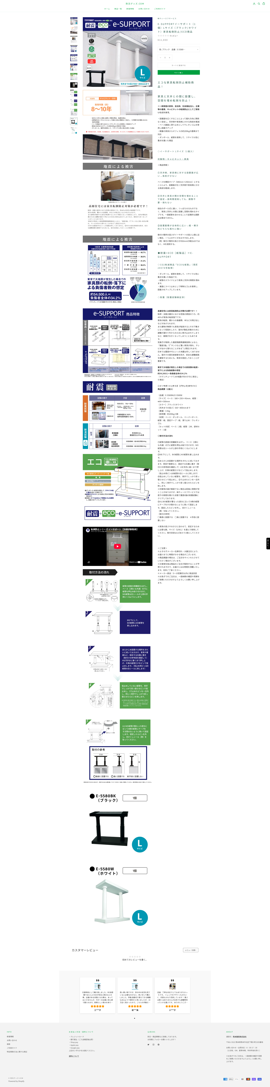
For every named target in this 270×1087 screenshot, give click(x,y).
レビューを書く (191, 950)
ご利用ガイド (160, 9)
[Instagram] (153, 1044)
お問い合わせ (144, 9)
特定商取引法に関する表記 (17, 1051)
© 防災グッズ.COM (15, 1078)
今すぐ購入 (178, 73)
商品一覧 (118, 9)
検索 (8, 1044)
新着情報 (130, 9)
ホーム (107, 9)
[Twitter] (148, 1044)
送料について (74, 1056)
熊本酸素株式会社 (239, 1036)
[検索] (259, 3)
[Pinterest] (158, 1044)
